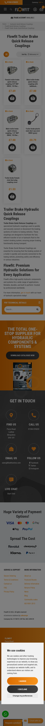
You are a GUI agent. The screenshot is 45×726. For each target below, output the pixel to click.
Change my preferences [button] (22, 696)
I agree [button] (22, 681)
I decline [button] (22, 689)
